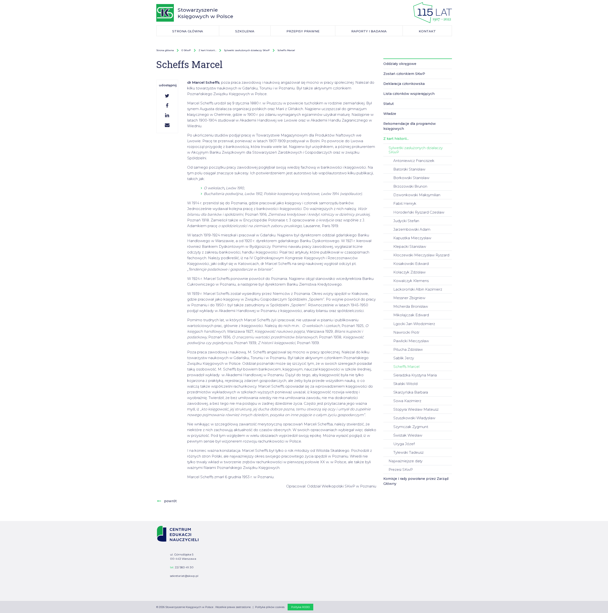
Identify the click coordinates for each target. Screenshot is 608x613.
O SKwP (186, 50)
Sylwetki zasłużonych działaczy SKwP (247, 50)
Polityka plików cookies (270, 607)
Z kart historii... (207, 50)
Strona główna (165, 50)
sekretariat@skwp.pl (184, 576)
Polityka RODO (300, 607)
